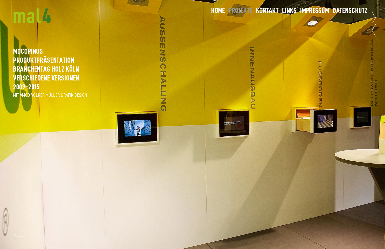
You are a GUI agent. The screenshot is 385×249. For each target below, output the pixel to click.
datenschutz (350, 10)
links (289, 10)
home (218, 10)
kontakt (267, 10)
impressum (314, 10)
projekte (240, 10)
